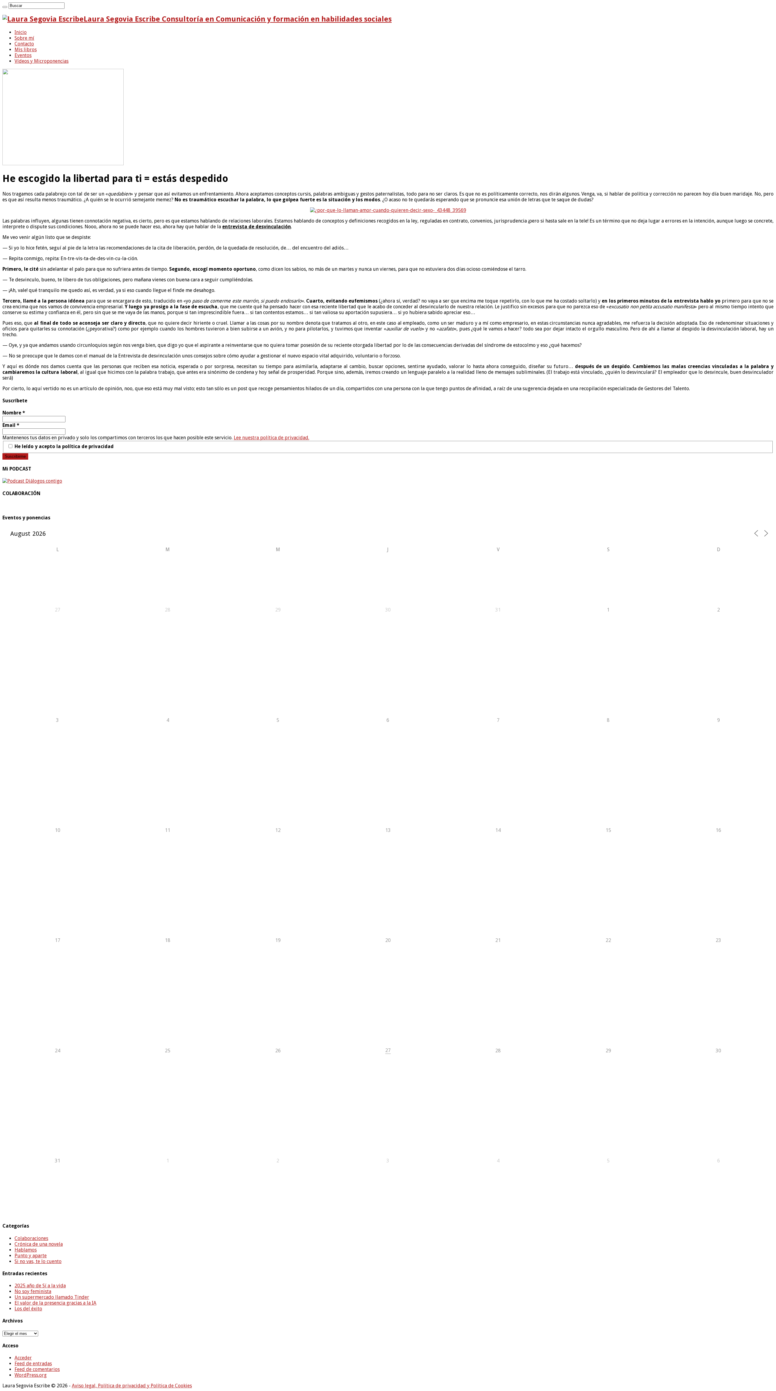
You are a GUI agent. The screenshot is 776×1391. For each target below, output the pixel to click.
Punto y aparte (31, 1256)
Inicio (21, 32)
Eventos (23, 55)
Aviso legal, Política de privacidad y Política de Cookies (132, 1386)
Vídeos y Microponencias (42, 61)
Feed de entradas (33, 1363)
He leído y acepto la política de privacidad (63, 446)
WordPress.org (31, 1375)
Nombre (13, 413)
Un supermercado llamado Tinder (52, 1297)
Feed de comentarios (37, 1369)
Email (10, 425)
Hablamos (26, 1250)
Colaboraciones (31, 1238)
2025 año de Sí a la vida (40, 1286)
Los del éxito (28, 1309)
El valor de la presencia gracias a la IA (55, 1303)
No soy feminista (33, 1291)
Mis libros (26, 49)
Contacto (24, 44)
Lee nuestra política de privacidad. (271, 438)
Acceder (23, 1358)
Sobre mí (24, 38)
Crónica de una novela (39, 1244)
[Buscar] (4, 7)
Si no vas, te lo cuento (38, 1261)
